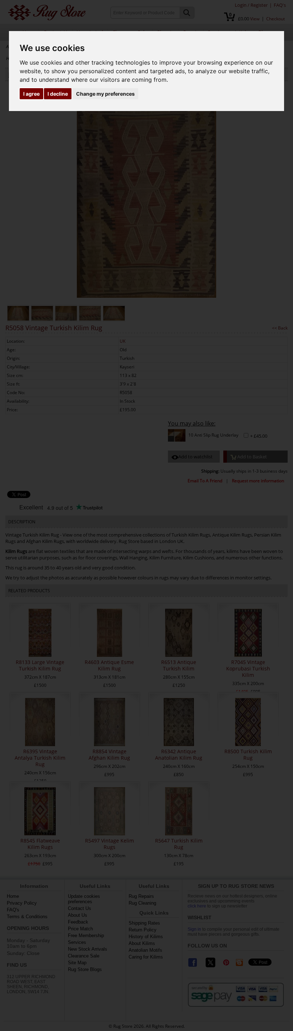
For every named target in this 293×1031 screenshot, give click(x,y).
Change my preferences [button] (105, 94)
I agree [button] (31, 94)
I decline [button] (58, 94)
